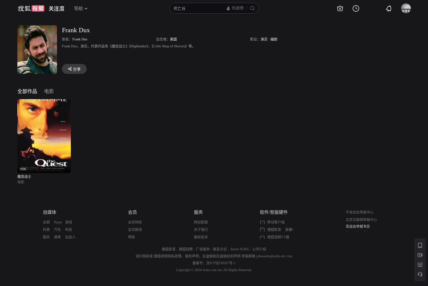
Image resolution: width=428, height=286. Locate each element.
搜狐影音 (274, 229)
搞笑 (57, 237)
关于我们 (201, 229)
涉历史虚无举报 (358, 228)
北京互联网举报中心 (361, 220)
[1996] (44, 102)
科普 (46, 229)
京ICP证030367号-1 (221, 263)
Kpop (58, 222)
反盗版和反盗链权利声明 (221, 256)
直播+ (289, 229)
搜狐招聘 (186, 249)
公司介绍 (259, 249)
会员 (132, 212)
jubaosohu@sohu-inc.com (274, 256)
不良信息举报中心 (360, 212)
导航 (78, 8)
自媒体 (49, 212)
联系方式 (220, 249)
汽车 (57, 229)
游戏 (68, 222)
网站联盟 (201, 222)
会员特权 (135, 222)
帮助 (131, 237)
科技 (68, 229)
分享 (77, 69)
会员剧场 (135, 229)
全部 (46, 222)
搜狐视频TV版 (278, 237)
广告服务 (203, 249)
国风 (46, 237)
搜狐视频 (31, 8)
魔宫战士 (24, 176)
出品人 (70, 237)
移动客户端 (276, 222)
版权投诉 (201, 237)
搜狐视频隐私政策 (168, 256)
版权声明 (192, 256)
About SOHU (239, 249)
